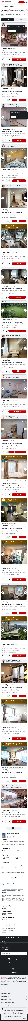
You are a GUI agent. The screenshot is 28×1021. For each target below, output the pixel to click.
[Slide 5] (15, 85)
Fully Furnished (5, 925)
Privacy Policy (20, 1013)
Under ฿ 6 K (10, 906)
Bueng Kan (4, 913)
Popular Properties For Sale (7, 1002)
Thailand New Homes (6, 999)
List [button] (8, 19)
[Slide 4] (14, 85)
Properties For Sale (5, 993)
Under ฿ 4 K (4, 906)
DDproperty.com (4, 977)
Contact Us (3, 944)
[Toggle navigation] (26, 2)
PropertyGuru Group (6, 941)
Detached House (14, 889)
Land (19, 890)
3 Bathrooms (11, 930)
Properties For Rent (5, 996)
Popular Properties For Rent (7, 1005)
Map (21, 19)
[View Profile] (14, 25)
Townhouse (20, 889)
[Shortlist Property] (25, 69)
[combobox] (13, 6)
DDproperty (3, 990)
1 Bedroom (8, 919)
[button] (5, 845)
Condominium (7, 889)
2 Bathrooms (4, 930)
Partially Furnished (13, 925)
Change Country (5, 947)
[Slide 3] (13, 85)
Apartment (4, 890)
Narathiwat (10, 913)
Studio (3, 919)
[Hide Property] (22, 69)
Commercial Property (11, 890)
